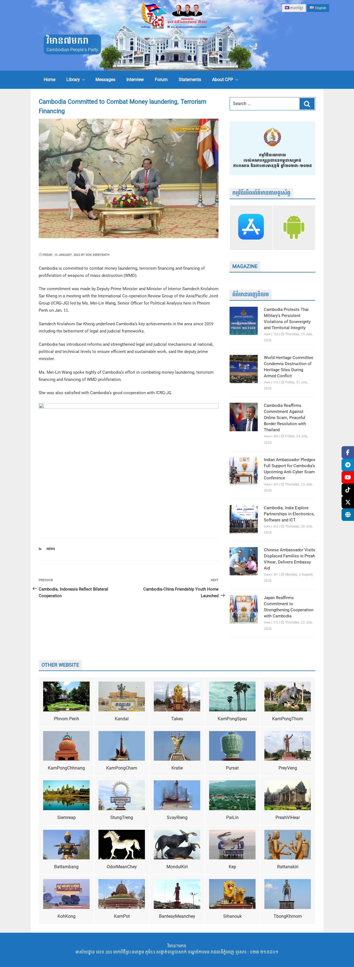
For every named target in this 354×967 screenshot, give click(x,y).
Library (73, 80)
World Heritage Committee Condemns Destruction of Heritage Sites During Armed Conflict (288, 367)
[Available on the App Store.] (251, 227)
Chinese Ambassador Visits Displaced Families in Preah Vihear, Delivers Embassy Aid (289, 559)
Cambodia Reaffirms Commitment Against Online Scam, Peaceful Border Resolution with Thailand (285, 418)
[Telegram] (348, 465)
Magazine (244, 266)
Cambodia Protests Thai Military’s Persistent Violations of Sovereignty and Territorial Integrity (287, 319)
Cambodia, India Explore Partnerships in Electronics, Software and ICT (289, 514)
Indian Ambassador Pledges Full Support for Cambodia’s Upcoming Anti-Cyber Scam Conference (289, 469)
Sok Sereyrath (98, 255)
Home (49, 80)
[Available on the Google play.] (293, 227)
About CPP (222, 80)
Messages (105, 80)
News (50, 549)
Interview (135, 80)
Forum (161, 80)
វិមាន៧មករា (67, 41)
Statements (190, 80)
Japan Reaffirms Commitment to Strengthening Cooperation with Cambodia (288, 607)
